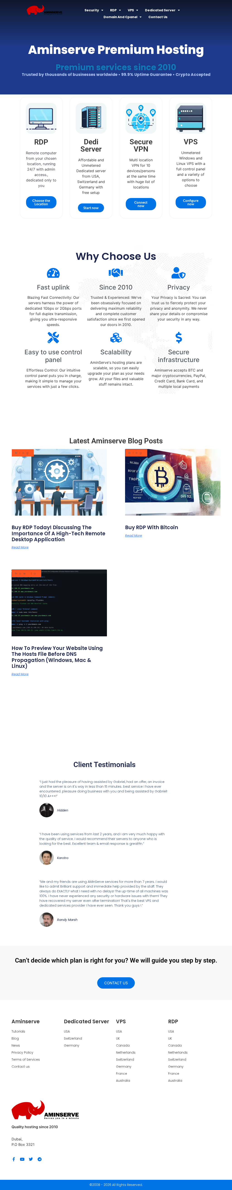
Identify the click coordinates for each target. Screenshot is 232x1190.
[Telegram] (39, 1159)
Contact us (157, 17)
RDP (113, 10)
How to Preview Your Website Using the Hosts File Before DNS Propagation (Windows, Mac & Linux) (57, 657)
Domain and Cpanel (120, 17)
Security (92, 10)
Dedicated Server (160, 10)
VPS (131, 10)
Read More (20, 547)
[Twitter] (31, 1159)
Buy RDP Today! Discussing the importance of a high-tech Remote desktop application (58, 533)
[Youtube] (22, 1159)
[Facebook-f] (14, 1159)
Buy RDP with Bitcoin (151, 527)
